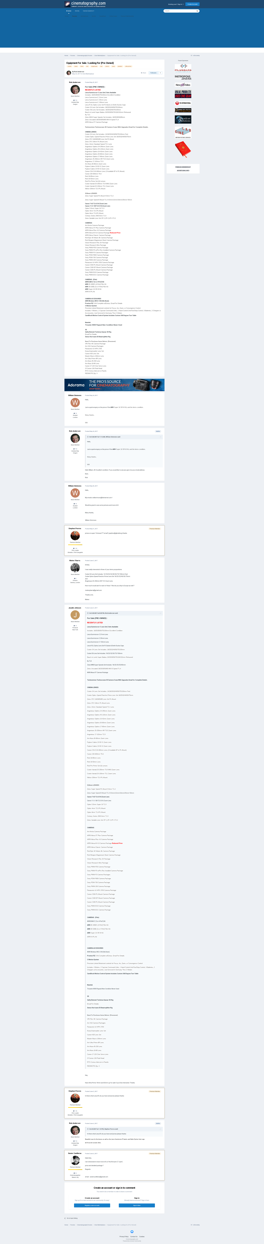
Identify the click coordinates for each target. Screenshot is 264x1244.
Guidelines (103, 16)
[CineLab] (183, 132)
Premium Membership (127, 16)
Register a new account (92, 1205)
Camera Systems (88, 11)
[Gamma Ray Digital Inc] (183, 110)
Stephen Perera (75, 528)
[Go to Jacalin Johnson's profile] (75, 615)
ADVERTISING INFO (183, 170)
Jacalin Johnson (74, 608)
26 (76, 1173)
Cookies (141, 1236)
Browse (68, 11)
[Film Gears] (183, 68)
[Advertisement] (132, 33)
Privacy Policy (124, 1236)
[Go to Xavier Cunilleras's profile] (75, 1160)
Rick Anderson (79, 71)
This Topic (189, 11)
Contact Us (133, 1236)
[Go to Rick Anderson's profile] (69, 73)
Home (66, 16)
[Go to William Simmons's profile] (75, 402)
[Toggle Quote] (88, 437)
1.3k (75, 548)
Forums (74, 16)
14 (76, 625)
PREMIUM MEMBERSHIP (183, 167)
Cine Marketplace (88, 74)
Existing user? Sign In (175, 4)
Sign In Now (136, 1205)
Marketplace (84, 16)
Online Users (113, 16)
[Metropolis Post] (183, 77)
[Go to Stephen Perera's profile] (75, 535)
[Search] (197, 11)
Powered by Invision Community (132, 1241)
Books (94, 16)
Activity (77, 11)
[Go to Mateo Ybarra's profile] (75, 567)
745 (76, 100)
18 (76, 413)
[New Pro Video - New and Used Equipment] (183, 84)
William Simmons (74, 395)
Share (144, 73)
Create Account (192, 4)
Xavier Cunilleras (74, 1153)
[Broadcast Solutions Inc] (183, 119)
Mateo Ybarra (74, 561)
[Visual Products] (183, 94)
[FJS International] (183, 103)
